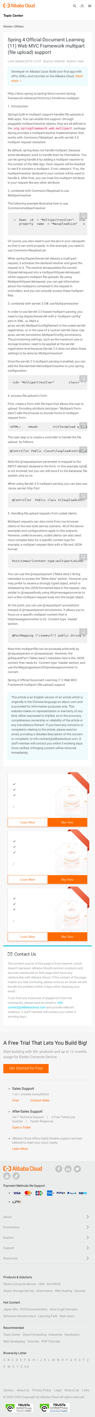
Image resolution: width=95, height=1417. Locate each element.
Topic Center (11, 1334)
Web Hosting (63, 1291)
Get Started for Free (26, 1068)
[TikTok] (16, 1175)
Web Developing (14, 1341)
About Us (23, 1390)
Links (85, 1390)
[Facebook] (58, 1168)
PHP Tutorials (50, 1341)
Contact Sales (39, 1100)
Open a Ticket (21, 1127)
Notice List (72, 1390)
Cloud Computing (34, 1334)
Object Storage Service (18, 1291)
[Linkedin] (68, 1168)
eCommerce (44, 1291)
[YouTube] (6, 1175)
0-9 (27, 1366)
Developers (72, 1334)
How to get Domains (64, 1309)
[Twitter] (77, 1168)
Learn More (27, 822)
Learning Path (47, 1316)
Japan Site (10, 1309)
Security (80, 1291)
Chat (15, 1100)
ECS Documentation (34, 1309)
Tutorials (33, 1341)
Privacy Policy (41, 1390)
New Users (67, 1316)
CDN (41, 1284)
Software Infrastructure (19, 1316)
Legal (58, 1390)
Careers (8, 1390)
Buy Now (67, 822)
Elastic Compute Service (19, 1284)
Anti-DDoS (54, 1284)
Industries (55, 1334)
